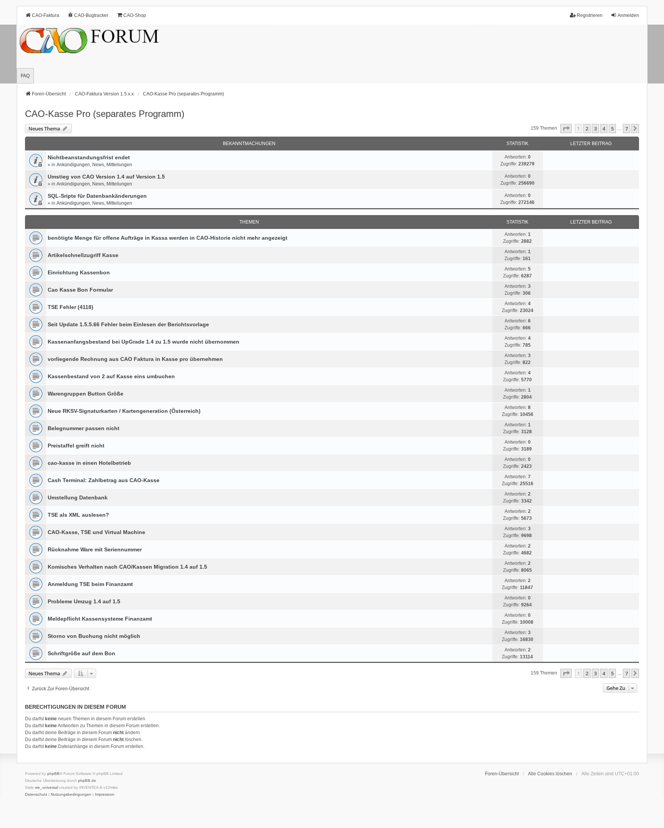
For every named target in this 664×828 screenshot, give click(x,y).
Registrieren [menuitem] (590, 15)
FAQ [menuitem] (25, 75)
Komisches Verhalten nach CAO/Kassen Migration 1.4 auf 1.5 (127, 567)
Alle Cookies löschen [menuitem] (550, 773)
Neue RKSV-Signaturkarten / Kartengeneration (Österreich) (124, 411)
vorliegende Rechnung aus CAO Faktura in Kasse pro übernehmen (135, 359)
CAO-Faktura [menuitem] (45, 15)
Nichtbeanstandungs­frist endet (89, 157)
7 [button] (626, 128)
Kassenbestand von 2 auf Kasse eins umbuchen (111, 376)
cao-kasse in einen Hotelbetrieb (89, 463)
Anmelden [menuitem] (628, 15)
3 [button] (595, 128)
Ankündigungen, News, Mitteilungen (94, 164)
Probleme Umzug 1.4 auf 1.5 (84, 601)
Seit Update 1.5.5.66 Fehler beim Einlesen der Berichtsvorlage (128, 324)
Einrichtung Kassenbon (79, 272)
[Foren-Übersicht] (332, 54)
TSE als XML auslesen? (78, 515)
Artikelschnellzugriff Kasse (83, 255)
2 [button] (587, 128)
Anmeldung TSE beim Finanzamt (90, 584)
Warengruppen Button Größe (85, 394)
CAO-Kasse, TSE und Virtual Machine (96, 532)
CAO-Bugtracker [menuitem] (91, 15)
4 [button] (604, 128)
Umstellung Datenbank (78, 497)
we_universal (46, 787)
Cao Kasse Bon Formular (80, 290)
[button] (566, 128)
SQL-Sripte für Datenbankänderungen (97, 196)
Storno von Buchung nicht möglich (94, 636)
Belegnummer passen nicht (84, 428)
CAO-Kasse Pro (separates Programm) (104, 114)
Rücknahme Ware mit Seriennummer (95, 549)
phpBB (53, 773)
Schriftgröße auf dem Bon (81, 653)
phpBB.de (87, 780)
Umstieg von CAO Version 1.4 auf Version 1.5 (106, 177)
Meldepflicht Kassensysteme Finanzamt (100, 619)
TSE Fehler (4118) (70, 307)
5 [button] (612, 128)
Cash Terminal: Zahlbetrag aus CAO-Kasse (103, 480)
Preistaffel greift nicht (76, 445)
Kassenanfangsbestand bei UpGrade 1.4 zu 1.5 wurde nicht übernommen (143, 342)
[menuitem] (36, 794)
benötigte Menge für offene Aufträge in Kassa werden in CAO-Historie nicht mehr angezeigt (167, 238)
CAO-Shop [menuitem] (134, 15)
